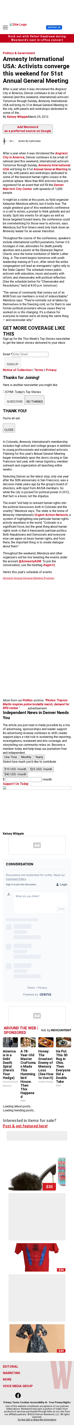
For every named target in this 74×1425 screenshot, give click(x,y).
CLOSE (8, 430)
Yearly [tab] (39, 757)
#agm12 (49, 565)
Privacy (51, 370)
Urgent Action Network (51, 515)
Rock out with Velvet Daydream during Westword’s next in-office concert (37, 38)
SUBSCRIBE (15, 401)
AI (46, 1402)
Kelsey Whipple (17, 117)
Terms (38, 370)
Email (7, 354)
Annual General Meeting (51, 169)
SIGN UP (12, 364)
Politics (28, 700)
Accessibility (37, 1402)
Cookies (24, 1402)
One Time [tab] (10, 757)
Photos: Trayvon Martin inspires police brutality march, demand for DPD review (36, 704)
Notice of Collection (17, 370)
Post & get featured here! (25, 1126)
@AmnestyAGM (30, 561)
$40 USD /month (15, 774)
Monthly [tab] (26, 757)
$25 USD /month (41, 769)
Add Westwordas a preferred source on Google (27, 129)
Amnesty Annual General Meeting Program (28, 578)
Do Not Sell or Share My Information (37, 1419)
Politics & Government (19, 53)
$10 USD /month (15, 769)
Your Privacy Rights (60, 1402)
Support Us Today (15, 784)
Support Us (54, 27)
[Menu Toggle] (5, 27)
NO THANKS (34, 401)
